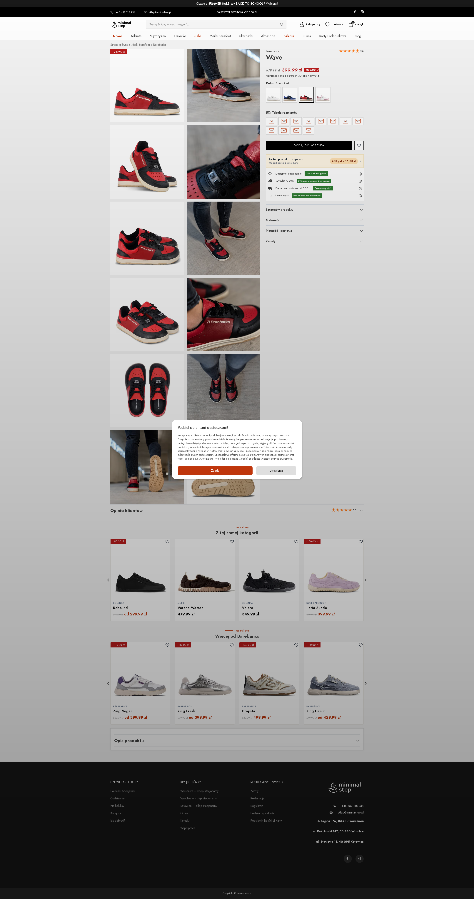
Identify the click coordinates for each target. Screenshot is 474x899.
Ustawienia (276, 470)
